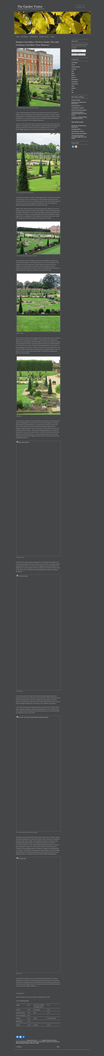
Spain (72, 86)
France (73, 64)
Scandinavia (74, 81)
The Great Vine (55, 1041)
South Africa (74, 84)
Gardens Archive (44, 36)
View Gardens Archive (77, 122)
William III (27, 1043)
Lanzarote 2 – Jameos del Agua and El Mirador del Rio (79, 117)
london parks (36, 1041)
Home (18, 36)
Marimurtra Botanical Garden (79, 110)
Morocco (73, 77)
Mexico (73, 75)
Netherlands (74, 79)
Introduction (24, 36)
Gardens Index (34, 36)
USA (72, 92)
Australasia (74, 62)
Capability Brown (46, 1040)
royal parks (49, 1041)
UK (35, 1040)
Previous (18, 1046)
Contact (52, 36)
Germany (73, 69)
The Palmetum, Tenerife (77, 108)
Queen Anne (43, 1041)
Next (58, 1046)
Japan (72, 73)
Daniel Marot (53, 1040)
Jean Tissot (30, 1041)
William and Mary (20, 1043)
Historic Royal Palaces (21, 1041)
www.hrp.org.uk (24, 1001)
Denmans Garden (75, 100)
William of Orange (34, 1043)
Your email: (73, 48)
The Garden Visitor (29, 6)
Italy (72, 71)
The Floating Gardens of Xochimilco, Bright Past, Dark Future (78, 113)
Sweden (73, 88)
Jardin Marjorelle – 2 (76, 105)
